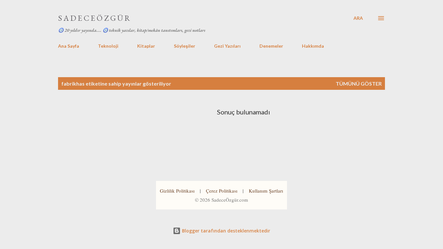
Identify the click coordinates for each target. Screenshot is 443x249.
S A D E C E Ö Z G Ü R (94, 18)
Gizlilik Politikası (177, 190)
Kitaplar (146, 46)
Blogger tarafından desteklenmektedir (225, 231)
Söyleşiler (184, 46)
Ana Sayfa (68, 46)
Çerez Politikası (221, 190)
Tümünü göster (359, 83)
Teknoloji (108, 46)
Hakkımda (313, 46)
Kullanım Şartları (266, 190)
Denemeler (271, 46)
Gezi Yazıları (227, 46)
